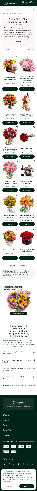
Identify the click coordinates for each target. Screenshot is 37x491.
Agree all (27, 486)
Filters (8, 49)
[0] (22, 3)
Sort (32, 49)
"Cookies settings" (14, 479)
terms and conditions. (19, 475)
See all (18, 41)
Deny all (10, 486)
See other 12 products (18, 265)
